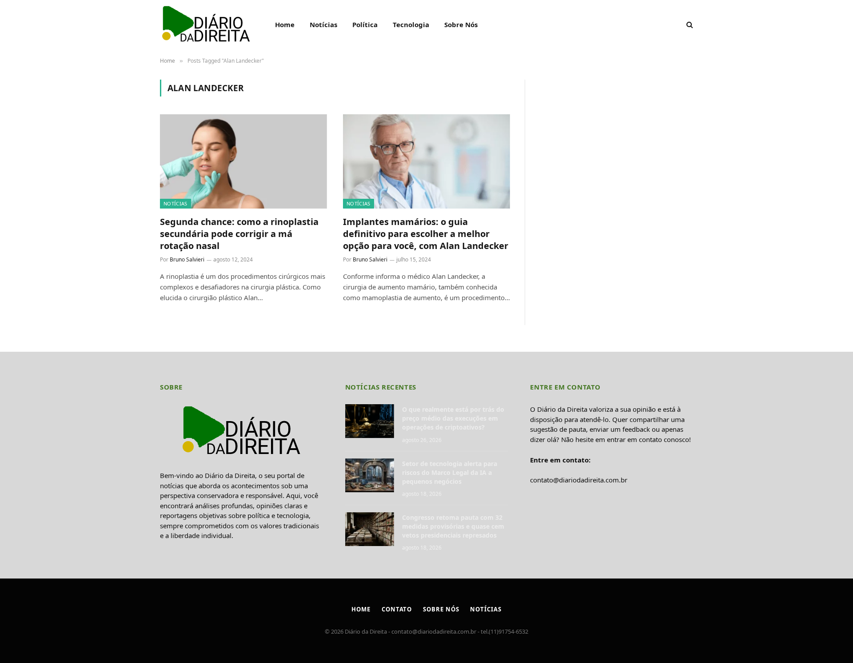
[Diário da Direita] (206, 24)
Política (365, 24)
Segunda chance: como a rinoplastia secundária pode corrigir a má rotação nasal (239, 234)
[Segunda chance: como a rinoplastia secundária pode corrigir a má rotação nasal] (243, 161)
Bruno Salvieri (187, 259)
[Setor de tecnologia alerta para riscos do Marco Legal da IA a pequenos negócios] (369, 475)
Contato (397, 609)
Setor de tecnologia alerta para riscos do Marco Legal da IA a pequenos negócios (449, 472)
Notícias (323, 24)
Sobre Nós (461, 24)
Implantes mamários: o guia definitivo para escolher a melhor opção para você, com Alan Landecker (425, 234)
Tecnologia (411, 24)
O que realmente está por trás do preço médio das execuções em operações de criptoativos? (453, 418)
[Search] (689, 25)
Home (285, 24)
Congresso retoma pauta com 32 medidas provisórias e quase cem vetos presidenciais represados (453, 526)
